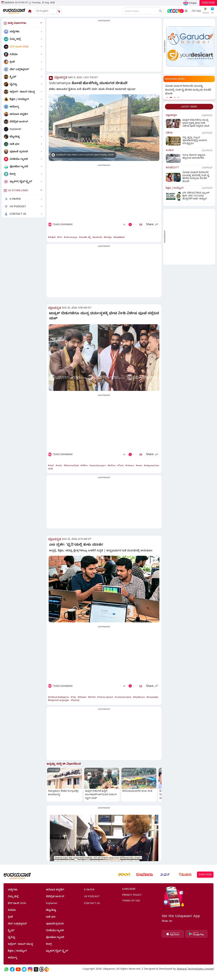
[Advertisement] (104, 47)
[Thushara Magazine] (164, 874)
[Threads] (41, 969)
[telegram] (24, 969)
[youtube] (18, 969)
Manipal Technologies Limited (195, 969)
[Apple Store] (173, 933)
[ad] (190, 46)
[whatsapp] (6, 969)
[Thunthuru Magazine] (185, 874)
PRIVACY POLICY (132, 895)
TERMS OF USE (131, 901)
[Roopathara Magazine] (144, 874)
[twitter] (36, 969)
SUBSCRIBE (208, 3)
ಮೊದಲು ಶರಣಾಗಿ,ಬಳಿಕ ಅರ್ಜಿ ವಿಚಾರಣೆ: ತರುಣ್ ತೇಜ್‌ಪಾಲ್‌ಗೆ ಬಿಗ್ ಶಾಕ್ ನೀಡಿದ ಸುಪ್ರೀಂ (186, 90)
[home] (14, 11)
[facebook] (12, 969)
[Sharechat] (46, 969)
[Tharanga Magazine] (124, 874)
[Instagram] (30, 969)
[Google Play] (196, 933)
